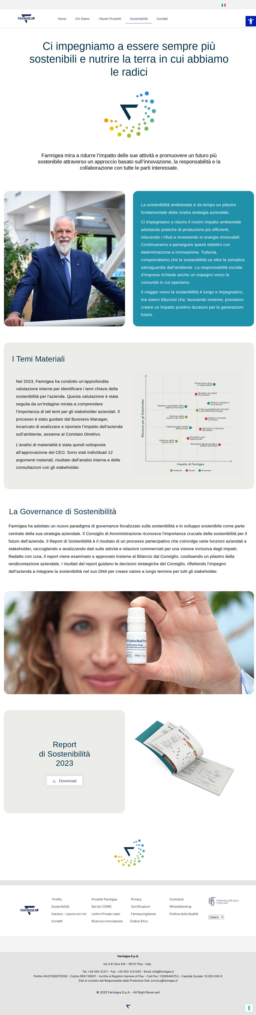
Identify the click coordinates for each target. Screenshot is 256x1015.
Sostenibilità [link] (139, 19)
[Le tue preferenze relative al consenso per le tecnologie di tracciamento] (249, 1008)
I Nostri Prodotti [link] (110, 19)
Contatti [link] (162, 19)
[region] (128, 454)
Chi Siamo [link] (82, 19)
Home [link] (62, 19)
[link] (251, 21)
